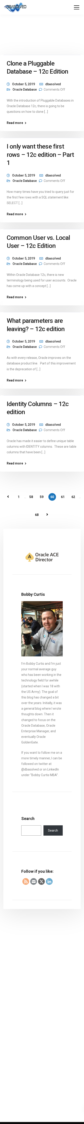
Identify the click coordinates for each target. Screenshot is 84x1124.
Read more (15, 122)
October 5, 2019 (23, 84)
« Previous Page (8, 496)
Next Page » (47, 514)
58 (31, 497)
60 (52, 497)
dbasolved (53, 84)
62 (73, 497)
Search (27, 818)
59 (41, 497)
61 (63, 497)
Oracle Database (25, 89)
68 (37, 515)
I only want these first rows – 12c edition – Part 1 (40, 154)
